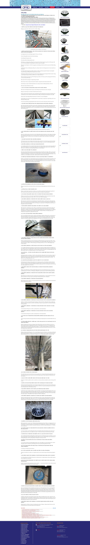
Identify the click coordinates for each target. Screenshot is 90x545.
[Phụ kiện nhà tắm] (65, 133)
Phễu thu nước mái (65, 44)
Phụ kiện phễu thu (65, 116)
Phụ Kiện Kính (64, 125)
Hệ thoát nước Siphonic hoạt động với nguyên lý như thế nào (32, 511)
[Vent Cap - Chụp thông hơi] (65, 88)
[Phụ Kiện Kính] (65, 124)
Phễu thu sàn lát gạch (65, 26)
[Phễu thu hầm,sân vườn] (65, 97)
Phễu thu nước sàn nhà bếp (65, 107)
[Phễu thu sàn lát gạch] (65, 25)
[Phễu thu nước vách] (65, 52)
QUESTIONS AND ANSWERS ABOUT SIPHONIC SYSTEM (32, 514)
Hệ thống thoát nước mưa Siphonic (29, 512)
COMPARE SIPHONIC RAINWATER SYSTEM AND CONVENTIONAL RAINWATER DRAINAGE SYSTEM (38, 515)
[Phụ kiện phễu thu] (65, 115)
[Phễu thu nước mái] (65, 43)
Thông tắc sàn (64, 80)
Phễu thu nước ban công (64, 62)
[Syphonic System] (65, 142)
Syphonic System (65, 143)
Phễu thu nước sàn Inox (65, 17)
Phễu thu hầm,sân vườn (65, 98)
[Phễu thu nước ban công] (65, 61)
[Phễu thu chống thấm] (65, 34)
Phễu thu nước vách (64, 53)
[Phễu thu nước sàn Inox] (65, 16)
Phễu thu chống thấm (65, 35)
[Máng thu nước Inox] (65, 70)
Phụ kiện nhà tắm (65, 134)
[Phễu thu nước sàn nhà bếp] (65, 106)
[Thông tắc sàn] (65, 79)
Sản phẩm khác (65, 152)
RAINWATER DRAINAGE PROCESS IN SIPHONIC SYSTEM (32, 516)
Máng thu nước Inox (64, 71)
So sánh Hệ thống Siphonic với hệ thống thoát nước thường (32, 509)
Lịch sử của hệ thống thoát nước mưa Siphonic (30, 513)
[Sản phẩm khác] (65, 151)
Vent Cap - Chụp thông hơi (64, 89)
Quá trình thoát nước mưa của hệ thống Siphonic (31, 510)
